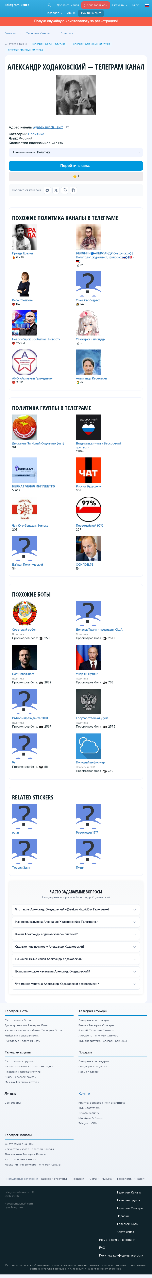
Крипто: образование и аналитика (101, 1103)
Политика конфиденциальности (121, 1256)
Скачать (118, 5)
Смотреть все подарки (93, 1062)
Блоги (141, 1179)
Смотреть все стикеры (93, 1020)
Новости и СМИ (85, 767)
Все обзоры (13, 1103)
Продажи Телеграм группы (23, 1072)
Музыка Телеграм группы (22, 1082)
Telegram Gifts (87, 1123)
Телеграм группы (129, 1200)
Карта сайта (125, 1232)
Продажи (78, 1179)
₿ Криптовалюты (96, 5)
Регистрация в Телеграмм (117, 1240)
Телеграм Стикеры (130, 1208)
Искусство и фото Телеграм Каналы (29, 1149)
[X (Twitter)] (55, 190)
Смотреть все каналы (19, 1144)
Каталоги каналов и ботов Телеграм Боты (33, 1031)
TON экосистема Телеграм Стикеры (102, 1041)
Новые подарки (88, 1072)
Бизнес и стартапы (54, 1179)
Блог (135, 5)
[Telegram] (47, 190)
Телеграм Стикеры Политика (90, 44)
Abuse (71, 13)
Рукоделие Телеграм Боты (23, 1041)
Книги (93, 1179)
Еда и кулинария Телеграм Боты (26, 1025)
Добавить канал (68, 5)
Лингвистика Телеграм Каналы (25, 1154)
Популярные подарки (92, 1067)
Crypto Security (88, 1113)
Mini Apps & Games (91, 1118)
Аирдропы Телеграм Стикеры (98, 1036)
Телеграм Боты (127, 1224)
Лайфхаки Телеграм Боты (22, 1036)
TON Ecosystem (89, 1108)
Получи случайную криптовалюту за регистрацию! (76, 21)
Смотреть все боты (18, 1020)
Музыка (107, 1179)
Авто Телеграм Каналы (20, 1160)
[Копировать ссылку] (73, 190)
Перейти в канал (76, 165)
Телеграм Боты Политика (48, 44)
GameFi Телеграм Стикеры (96, 1031)
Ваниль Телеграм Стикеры (96, 1025)
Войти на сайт (91, 13)
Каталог (53, 13)
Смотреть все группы (19, 1062)
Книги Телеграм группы (21, 1077)
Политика (36, 134)
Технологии (124, 1179)
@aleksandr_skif (48, 127)
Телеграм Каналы (129, 1193)
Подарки (123, 1216)
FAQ (102, 1248)
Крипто (84, 1093)
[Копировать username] (68, 127)
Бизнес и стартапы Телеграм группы (29, 1067)
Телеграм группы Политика (24, 50)
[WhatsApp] (64, 190)
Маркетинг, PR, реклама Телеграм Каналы (33, 1165)
